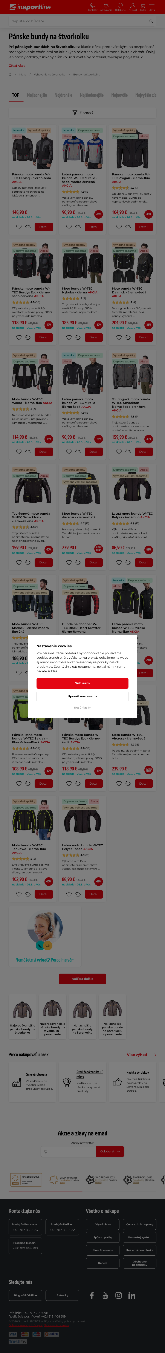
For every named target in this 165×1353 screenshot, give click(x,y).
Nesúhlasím (82, 707)
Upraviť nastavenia (82, 696)
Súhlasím (82, 683)
